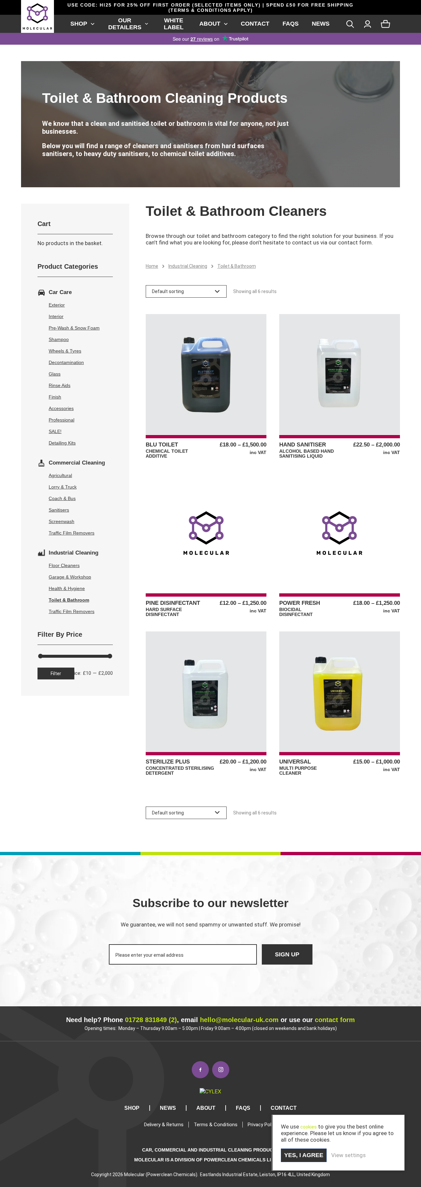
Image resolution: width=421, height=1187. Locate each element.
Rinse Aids (59, 385)
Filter (56, 673)
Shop (78, 23)
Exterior (57, 305)
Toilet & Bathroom (69, 600)
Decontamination (66, 362)
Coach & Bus (62, 498)
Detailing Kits (62, 442)
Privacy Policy (262, 1125)
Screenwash (61, 521)
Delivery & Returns (164, 1125)
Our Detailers (124, 24)
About (209, 23)
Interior (56, 316)
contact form (335, 1019)
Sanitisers (59, 510)
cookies (308, 1127)
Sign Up (287, 954)
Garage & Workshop (70, 577)
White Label (174, 24)
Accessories (61, 408)
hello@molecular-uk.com (239, 1019)
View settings (348, 1155)
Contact (255, 23)
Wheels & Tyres (65, 351)
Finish (55, 396)
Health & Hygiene (67, 588)
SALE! (55, 431)
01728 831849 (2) (151, 1019)
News (321, 23)
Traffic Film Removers (71, 533)
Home (152, 266)
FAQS (291, 23)
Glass (55, 374)
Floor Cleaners (64, 565)
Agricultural (60, 475)
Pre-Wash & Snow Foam (74, 328)
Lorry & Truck (63, 487)
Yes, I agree (303, 1155)
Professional (61, 419)
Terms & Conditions (215, 1125)
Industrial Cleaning (187, 266)
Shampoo (59, 339)
